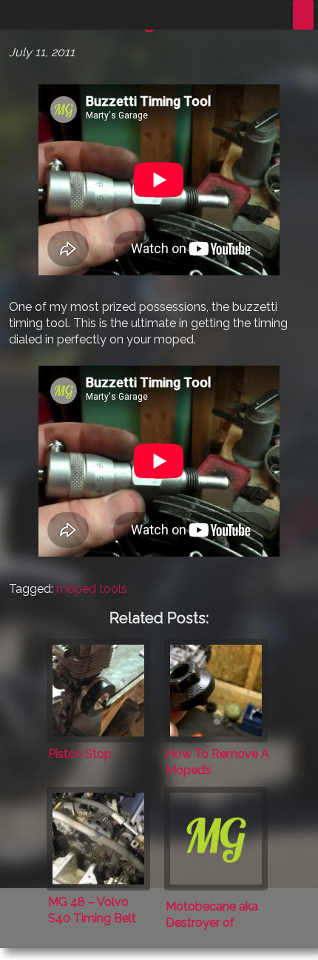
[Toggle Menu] (303, 15)
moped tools (91, 589)
